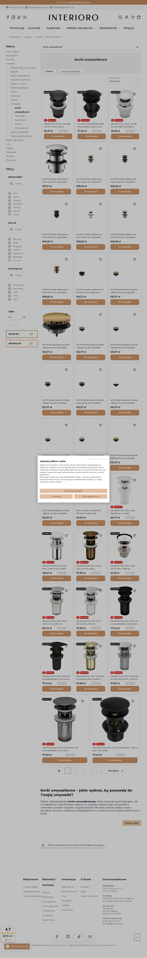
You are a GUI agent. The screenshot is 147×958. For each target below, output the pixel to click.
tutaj (64, 482)
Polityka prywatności (97, 459)
